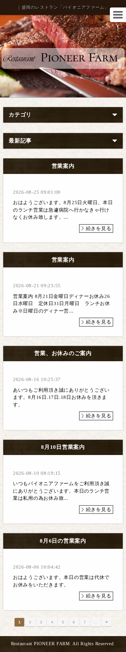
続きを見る (98, 228)
